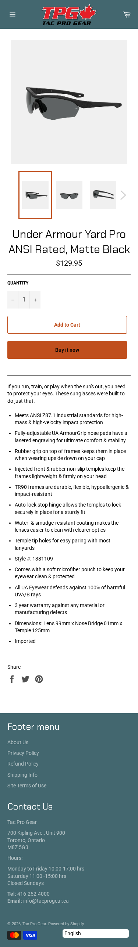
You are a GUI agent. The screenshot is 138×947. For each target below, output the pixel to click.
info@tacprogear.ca (46, 901)
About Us (17, 742)
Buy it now (67, 350)
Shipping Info (22, 775)
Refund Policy (23, 764)
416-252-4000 (33, 894)
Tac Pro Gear (34, 924)
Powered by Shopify (66, 924)
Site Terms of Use (26, 785)
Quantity (17, 283)
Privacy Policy (23, 753)
